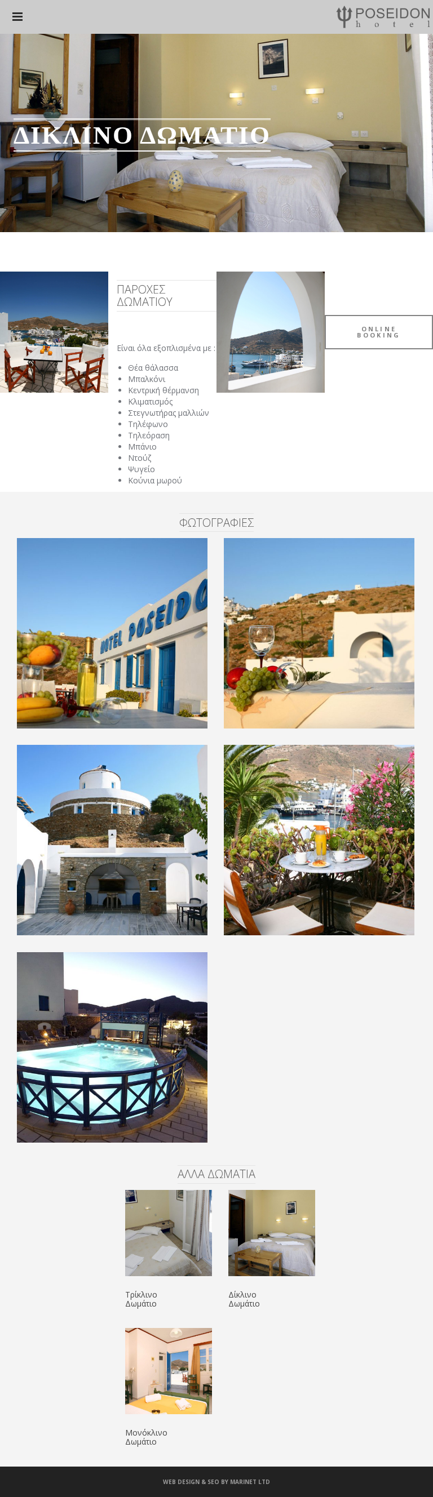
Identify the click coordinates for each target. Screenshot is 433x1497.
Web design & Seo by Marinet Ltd (216, 1482)
